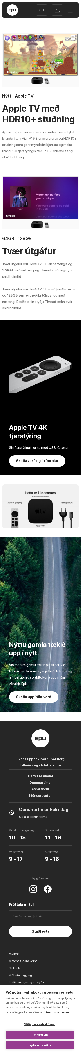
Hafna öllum (40, 1034)
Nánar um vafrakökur (57, 1012)
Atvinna (14, 953)
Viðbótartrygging (20, 975)
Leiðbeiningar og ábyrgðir (26, 982)
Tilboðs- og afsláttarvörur (40, 765)
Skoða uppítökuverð (32, 759)
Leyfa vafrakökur (39, 1045)
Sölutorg (58, 759)
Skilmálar (15, 968)
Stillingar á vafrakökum (39, 1024)
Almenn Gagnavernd (23, 961)
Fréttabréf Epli (21, 905)
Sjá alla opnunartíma (33, 816)
